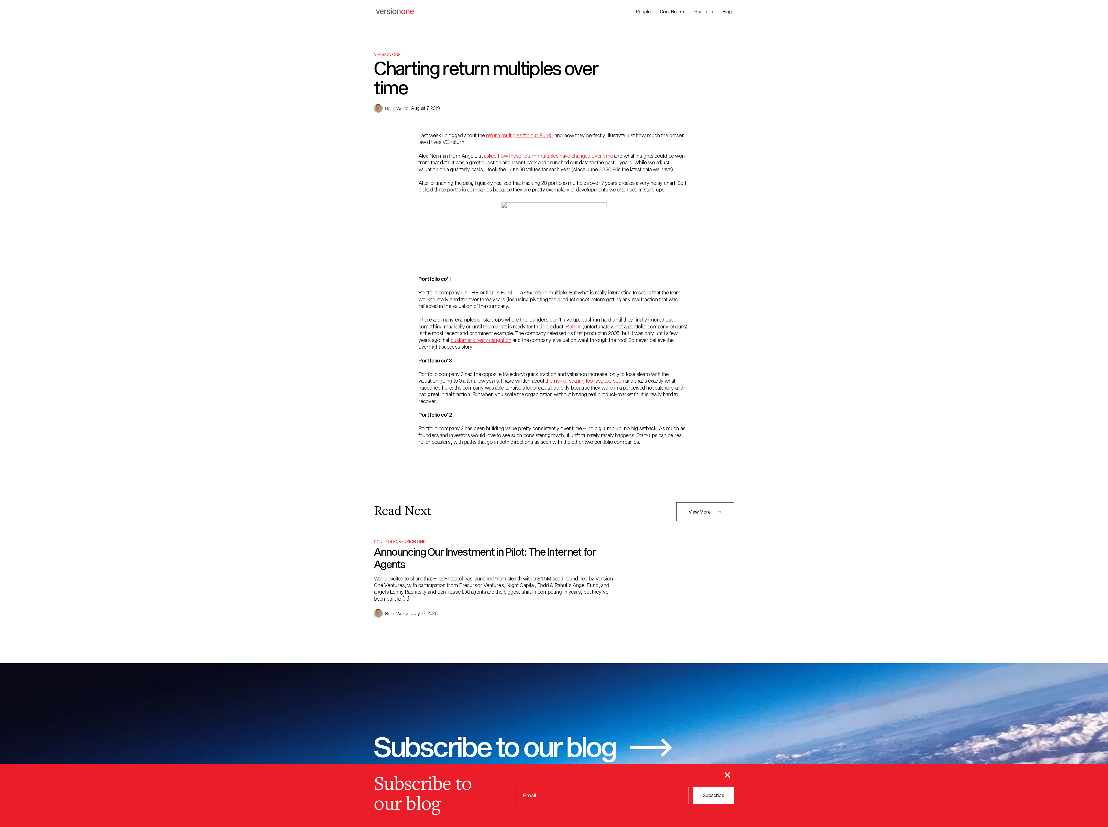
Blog (727, 11)
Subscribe (713, 795)
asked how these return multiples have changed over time (548, 156)
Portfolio (704, 11)
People (643, 11)
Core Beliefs (672, 11)
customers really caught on (481, 340)
